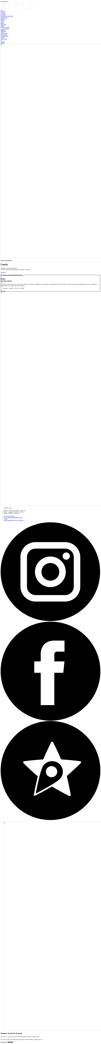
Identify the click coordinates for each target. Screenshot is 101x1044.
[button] (5, 12)
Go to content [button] (4, 1)
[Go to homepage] (19, 9)
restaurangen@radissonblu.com (15, 517)
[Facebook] (50, 720)
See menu (3, 291)
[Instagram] (50, 621)
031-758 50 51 (11, 516)
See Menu (3, 272)
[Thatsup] (50, 819)
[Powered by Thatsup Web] (7, 1042)
